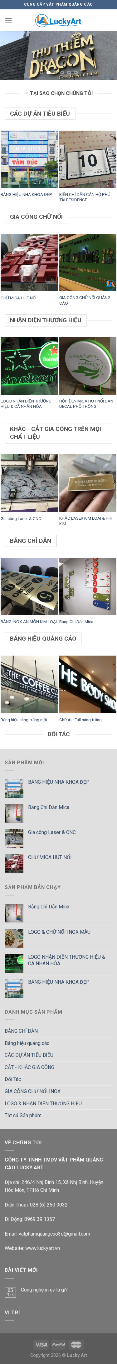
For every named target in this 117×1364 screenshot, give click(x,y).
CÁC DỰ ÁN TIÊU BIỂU (29, 1055)
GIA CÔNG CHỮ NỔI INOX (33, 1091)
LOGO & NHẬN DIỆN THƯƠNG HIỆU (43, 1104)
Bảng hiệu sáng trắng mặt (24, 719)
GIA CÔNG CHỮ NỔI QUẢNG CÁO (84, 300)
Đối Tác (13, 1079)
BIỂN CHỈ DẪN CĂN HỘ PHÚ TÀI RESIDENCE (84, 197)
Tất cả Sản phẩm (23, 1115)
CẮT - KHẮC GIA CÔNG (29, 1067)
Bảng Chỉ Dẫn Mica (76, 621)
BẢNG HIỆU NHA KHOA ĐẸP (26, 194)
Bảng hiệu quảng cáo (27, 1043)
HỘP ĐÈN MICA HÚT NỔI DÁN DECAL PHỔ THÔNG (86, 403)
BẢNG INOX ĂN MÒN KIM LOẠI (29, 621)
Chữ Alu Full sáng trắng (80, 719)
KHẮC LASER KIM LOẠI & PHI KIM (85, 521)
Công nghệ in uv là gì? (44, 1290)
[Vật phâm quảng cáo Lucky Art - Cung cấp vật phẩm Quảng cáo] (58, 20)
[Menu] (8, 20)
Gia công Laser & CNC (21, 518)
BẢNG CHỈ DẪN (21, 1031)
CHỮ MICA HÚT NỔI (19, 297)
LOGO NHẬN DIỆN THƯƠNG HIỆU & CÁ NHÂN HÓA (26, 403)
